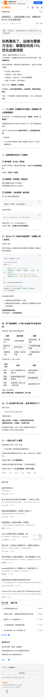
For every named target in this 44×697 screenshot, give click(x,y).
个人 (40, 11)
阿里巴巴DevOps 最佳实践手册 (12, 654)
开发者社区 (8, 677)
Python (16, 473)
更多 (3, 660)
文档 (3, 677)
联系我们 (22, 673)
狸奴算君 (4, 562)
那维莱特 (4, 574)
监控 (22, 473)
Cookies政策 (18, 685)
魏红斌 (3, 528)
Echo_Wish (5, 494)
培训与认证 (21, 677)
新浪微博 (11, 667)
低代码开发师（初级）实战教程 (12, 647)
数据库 (29, 473)
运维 (10, 473)
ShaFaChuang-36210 (8, 585)
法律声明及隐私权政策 (8, 685)
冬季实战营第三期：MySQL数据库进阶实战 (15, 651)
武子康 (3, 597)
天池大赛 (14, 677)
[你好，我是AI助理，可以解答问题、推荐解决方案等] (32, 7)
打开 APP (38, 3)
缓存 (35, 473)
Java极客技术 (5, 539)
